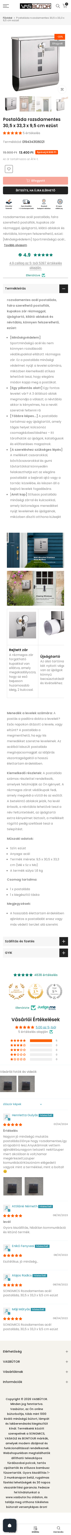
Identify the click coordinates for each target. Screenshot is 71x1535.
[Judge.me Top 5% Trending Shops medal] (54, 991)
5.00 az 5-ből (46, 1027)
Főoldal (7, 18)
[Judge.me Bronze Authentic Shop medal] (16, 991)
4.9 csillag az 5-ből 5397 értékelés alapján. (35, 265)
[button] (13, 133)
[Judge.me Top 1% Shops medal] (35, 991)
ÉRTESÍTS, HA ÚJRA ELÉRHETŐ (35, 190)
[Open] (9, 1525)
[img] (12, 1124)
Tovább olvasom (15, 245)
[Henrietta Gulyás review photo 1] (12, 1186)
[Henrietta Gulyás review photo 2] (33, 1186)
